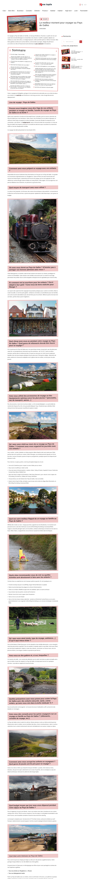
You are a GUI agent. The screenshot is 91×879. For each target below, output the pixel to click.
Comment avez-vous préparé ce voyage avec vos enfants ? (21, 62)
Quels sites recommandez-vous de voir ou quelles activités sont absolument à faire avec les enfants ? (45, 59)
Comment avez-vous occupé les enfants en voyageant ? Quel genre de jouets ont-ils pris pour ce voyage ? (45, 80)
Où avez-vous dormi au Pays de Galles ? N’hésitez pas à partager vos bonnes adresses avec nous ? (20, 68)
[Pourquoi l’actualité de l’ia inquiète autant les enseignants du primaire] (66, 66)
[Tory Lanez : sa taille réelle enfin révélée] (66, 59)
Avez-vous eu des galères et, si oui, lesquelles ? (45, 66)
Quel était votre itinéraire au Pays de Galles (44, 87)
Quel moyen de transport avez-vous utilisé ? (20, 64)
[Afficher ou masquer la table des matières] (41, 51)
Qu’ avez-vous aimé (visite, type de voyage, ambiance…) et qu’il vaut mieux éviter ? (44, 63)
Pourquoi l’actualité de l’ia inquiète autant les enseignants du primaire (76, 67)
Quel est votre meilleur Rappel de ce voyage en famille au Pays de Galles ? (45, 55)
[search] (82, 5)
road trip (18, 95)
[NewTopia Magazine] (45, 5)
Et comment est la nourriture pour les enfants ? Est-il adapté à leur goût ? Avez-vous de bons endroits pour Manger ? (21, 73)
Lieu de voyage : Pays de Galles (18, 54)
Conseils (45, 19)
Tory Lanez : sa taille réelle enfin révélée (77, 60)
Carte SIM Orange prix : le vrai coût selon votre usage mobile (77, 52)
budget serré (26, 122)
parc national (39, 43)
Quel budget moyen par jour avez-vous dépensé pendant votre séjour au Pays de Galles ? (45, 84)
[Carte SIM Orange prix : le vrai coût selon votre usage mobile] (65, 52)
